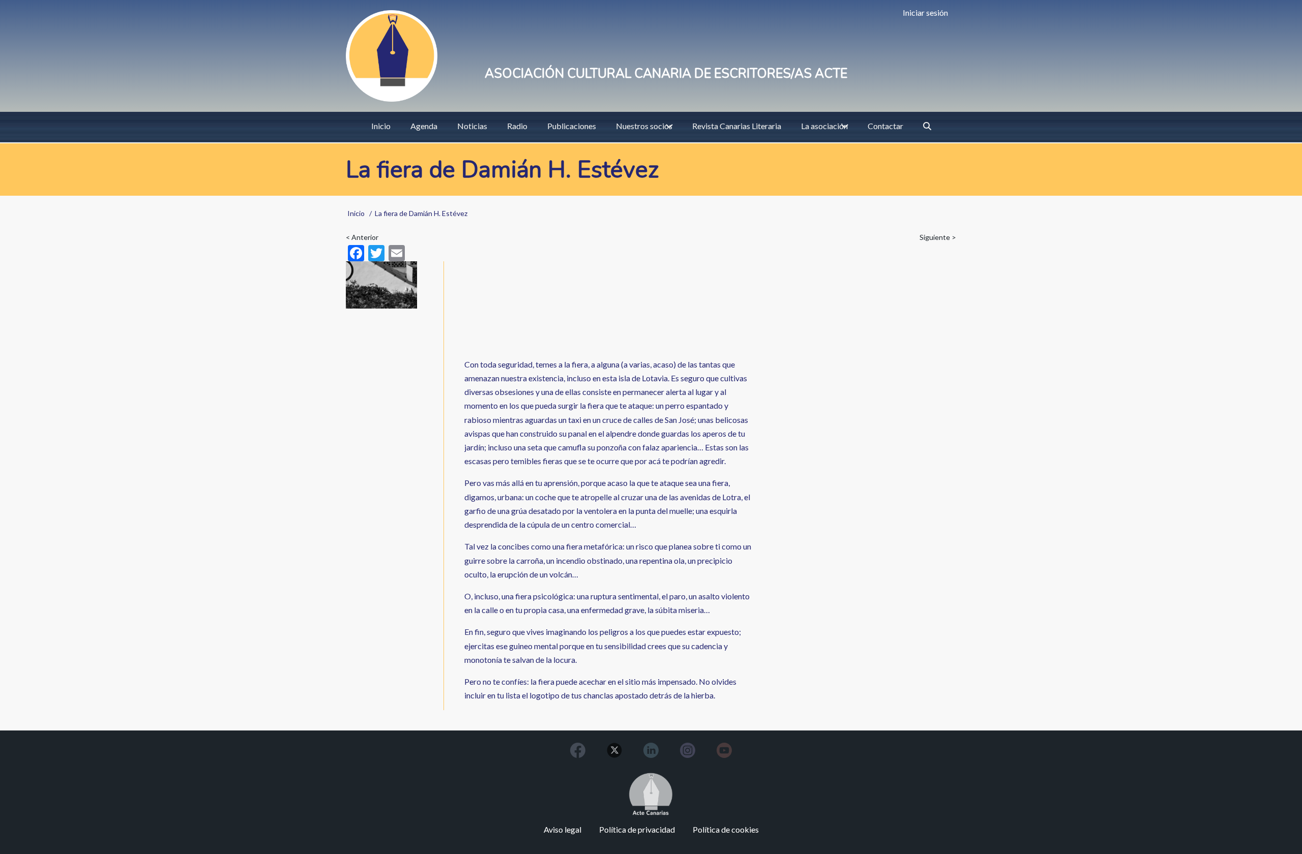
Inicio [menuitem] (381, 126)
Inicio (356, 213)
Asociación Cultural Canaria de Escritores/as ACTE (666, 73)
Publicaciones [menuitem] (571, 126)
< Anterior (362, 237)
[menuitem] (927, 126)
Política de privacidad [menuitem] (637, 829)
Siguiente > (938, 237)
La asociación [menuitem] (824, 126)
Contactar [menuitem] (885, 126)
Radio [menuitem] (517, 126)
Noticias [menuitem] (472, 126)
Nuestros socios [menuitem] (644, 126)
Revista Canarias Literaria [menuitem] (736, 126)
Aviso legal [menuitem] (562, 829)
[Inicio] (391, 56)
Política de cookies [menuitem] (726, 829)
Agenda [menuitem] (423, 126)
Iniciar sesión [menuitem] (925, 12)
